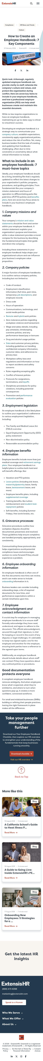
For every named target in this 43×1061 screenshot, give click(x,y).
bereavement (18, 487)
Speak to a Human (14, 1002)
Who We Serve (11, 1012)
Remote (9, 316)
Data (8, 343)
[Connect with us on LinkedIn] (12, 1056)
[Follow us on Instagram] (21, 1056)
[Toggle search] (32, 3)
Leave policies (12, 481)
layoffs (26, 382)
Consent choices (37, 1050)
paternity (20, 484)
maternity (10, 484)
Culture (21, 30)
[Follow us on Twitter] (16, 1056)
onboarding (7, 581)
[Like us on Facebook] (25, 1056)
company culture (10, 134)
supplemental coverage (17, 497)
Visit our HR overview (20, 759)
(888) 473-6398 (9, 989)
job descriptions (24, 295)
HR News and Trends (27, 25)
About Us (7, 1024)
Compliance (9, 25)
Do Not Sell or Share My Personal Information (21, 1050)
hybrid (21, 316)
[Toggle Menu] (38, 3)
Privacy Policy (5, 1050)
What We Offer (11, 1018)
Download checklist (20, 753)
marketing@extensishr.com (15, 994)
